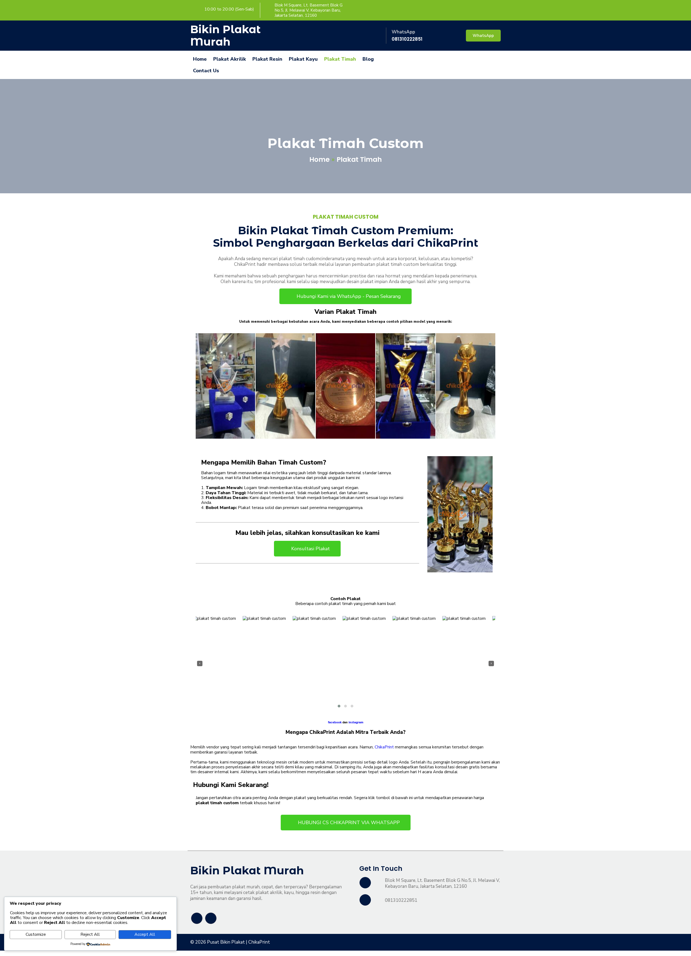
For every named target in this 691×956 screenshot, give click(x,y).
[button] (339, 706)
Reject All (90, 934)
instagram (355, 722)
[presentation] (199, 663)
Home (319, 159)
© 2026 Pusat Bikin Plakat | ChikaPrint (230, 942)
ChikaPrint (384, 747)
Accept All (144, 934)
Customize (36, 934)
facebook (334, 722)
